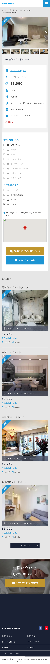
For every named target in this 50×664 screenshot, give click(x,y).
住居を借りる (12, 10)
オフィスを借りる (8, 642)
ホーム (4, 10)
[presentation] (45, 33)
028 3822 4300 (26, 574)
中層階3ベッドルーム (13, 417)
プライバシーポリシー (10, 653)
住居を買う (31, 636)
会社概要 (5, 648)
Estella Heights (18, 70)
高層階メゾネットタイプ (15, 287)
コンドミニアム (25, 10)
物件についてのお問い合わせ (27, 251)
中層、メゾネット (11, 352)
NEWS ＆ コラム (33, 642)
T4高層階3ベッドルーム (14, 482)
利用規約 (30, 648)
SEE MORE (25, 545)
